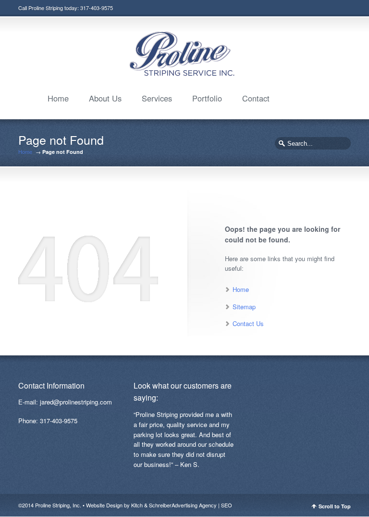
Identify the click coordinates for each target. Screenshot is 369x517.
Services (157, 98)
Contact (256, 98)
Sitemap (244, 306)
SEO (226, 505)
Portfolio (207, 98)
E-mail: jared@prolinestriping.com (65, 401)
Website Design (104, 505)
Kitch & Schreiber (151, 505)
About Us (105, 98)
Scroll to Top (335, 506)
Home (58, 98)
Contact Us (248, 323)
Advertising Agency (194, 505)
